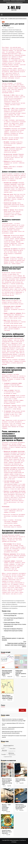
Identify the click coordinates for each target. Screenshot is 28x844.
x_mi (17, 783)
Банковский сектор (5, 827)
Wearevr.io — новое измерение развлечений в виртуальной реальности (13, 728)
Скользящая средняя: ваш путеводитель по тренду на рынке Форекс (7, 673)
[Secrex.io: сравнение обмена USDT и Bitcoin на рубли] (21, 770)
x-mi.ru (14, 7)
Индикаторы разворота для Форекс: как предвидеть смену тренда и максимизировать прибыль (15, 644)
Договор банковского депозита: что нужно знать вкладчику (13, 638)
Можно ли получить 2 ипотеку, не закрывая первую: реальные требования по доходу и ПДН (13, 719)
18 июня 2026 (21, 810)
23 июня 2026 (21, 783)
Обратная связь (6, 0)
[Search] (25, 14)
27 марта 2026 (8, 834)
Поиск (3, 705)
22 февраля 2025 (10, 27)
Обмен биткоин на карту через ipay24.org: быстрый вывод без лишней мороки (12, 732)
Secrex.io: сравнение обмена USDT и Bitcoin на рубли (13, 724)
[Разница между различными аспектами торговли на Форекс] (21, 661)
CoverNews (22, 840)
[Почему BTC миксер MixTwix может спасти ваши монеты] (7, 821)
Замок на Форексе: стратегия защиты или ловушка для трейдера (7, 697)
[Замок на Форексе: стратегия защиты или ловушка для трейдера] (7, 686)
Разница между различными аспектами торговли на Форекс (20, 673)
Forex (3, 21)
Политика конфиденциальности (18, 0)
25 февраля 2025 (9, 676)
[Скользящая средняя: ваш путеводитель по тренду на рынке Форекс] (7, 661)
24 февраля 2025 (9, 699)
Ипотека (3, 775)
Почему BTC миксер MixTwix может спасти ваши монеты (14, 736)
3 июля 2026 (9, 785)
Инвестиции (18, 775)
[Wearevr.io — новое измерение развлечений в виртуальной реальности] (7, 795)
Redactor (4, 27)
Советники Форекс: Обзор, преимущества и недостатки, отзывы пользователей (15, 624)
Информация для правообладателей (14, 2)
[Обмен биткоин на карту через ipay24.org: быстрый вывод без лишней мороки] (21, 795)
